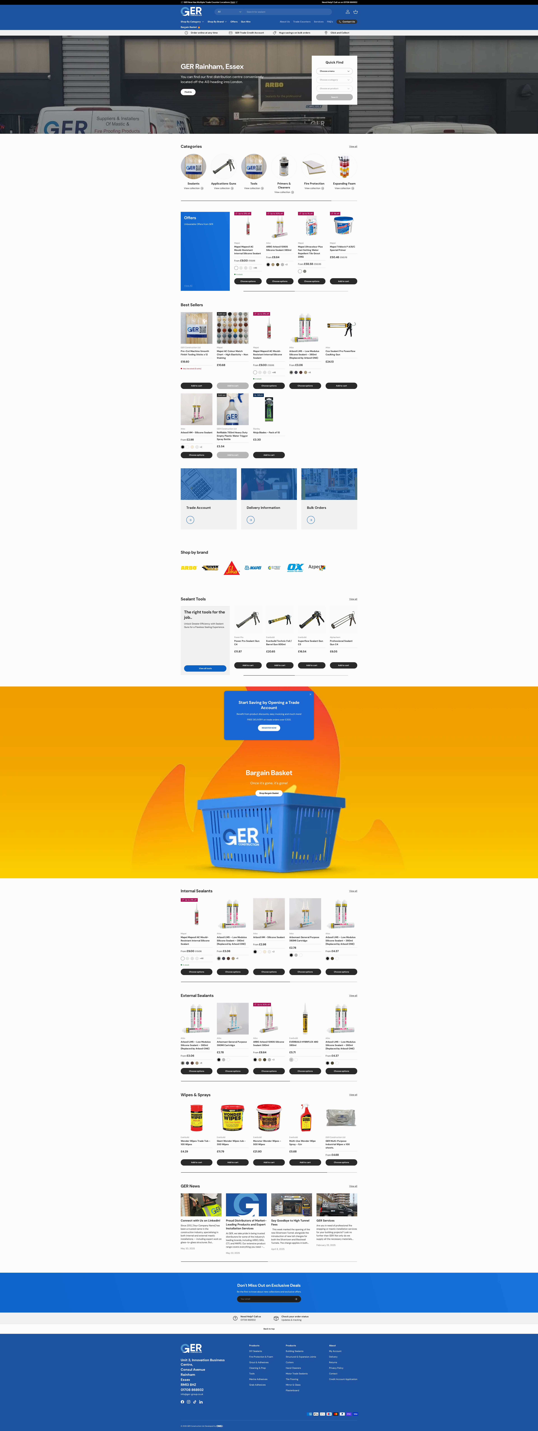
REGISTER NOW (269, 728)
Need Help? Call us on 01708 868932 (339, 2)
